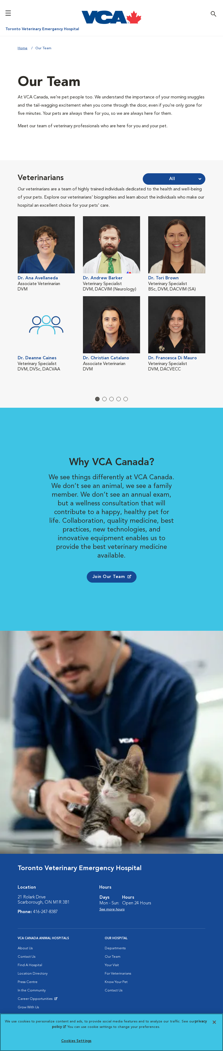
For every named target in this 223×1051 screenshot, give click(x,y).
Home (22, 48)
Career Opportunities (36, 1000)
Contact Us (26, 957)
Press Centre (28, 982)
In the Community (32, 990)
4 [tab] (118, 399)
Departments (115, 948)
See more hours (112, 909)
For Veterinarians (118, 973)
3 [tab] (111, 399)
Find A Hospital (30, 965)
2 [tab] (104, 399)
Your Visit (112, 965)
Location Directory (33, 973)
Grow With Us (28, 1007)
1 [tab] (97, 399)
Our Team (112, 957)
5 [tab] (125, 399)
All (172, 179)
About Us (25, 948)
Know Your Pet (116, 982)
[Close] (214, 1022)
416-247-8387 (45, 912)
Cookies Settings (76, 1041)
